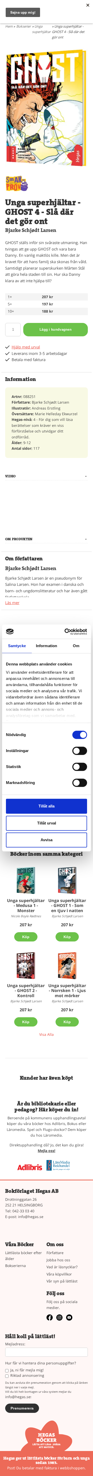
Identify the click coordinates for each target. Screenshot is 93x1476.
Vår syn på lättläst (62, 1281)
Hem (9, 26)
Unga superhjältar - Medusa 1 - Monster (26, 905)
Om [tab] (76, 646)
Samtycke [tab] (17, 646)
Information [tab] (46, 646)
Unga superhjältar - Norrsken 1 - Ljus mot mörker (67, 990)
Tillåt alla (46, 806)
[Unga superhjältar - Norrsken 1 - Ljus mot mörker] (67, 966)
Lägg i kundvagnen (56, 329)
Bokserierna (15, 1265)
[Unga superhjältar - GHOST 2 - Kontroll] (26, 966)
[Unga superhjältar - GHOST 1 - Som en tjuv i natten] (67, 880)
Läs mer (12, 602)
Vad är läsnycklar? (62, 1266)
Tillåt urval (46, 823)
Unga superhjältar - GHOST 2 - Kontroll (26, 990)
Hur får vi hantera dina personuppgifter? (40, 1363)
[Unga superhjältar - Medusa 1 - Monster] (26, 880)
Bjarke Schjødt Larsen (30, 230)
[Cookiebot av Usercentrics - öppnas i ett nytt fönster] (65, 631)
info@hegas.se (30, 1216)
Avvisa (46, 840)
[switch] (79, 751)
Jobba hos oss (58, 1259)
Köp (26, 937)
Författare (55, 1252)
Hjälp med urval (26, 347)
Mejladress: (15, 1344)
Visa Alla (46, 1034)
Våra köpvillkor (59, 1274)
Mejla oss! (46, 1150)
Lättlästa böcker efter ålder (23, 1255)
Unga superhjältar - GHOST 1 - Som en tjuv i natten (67, 905)
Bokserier (23, 26)
